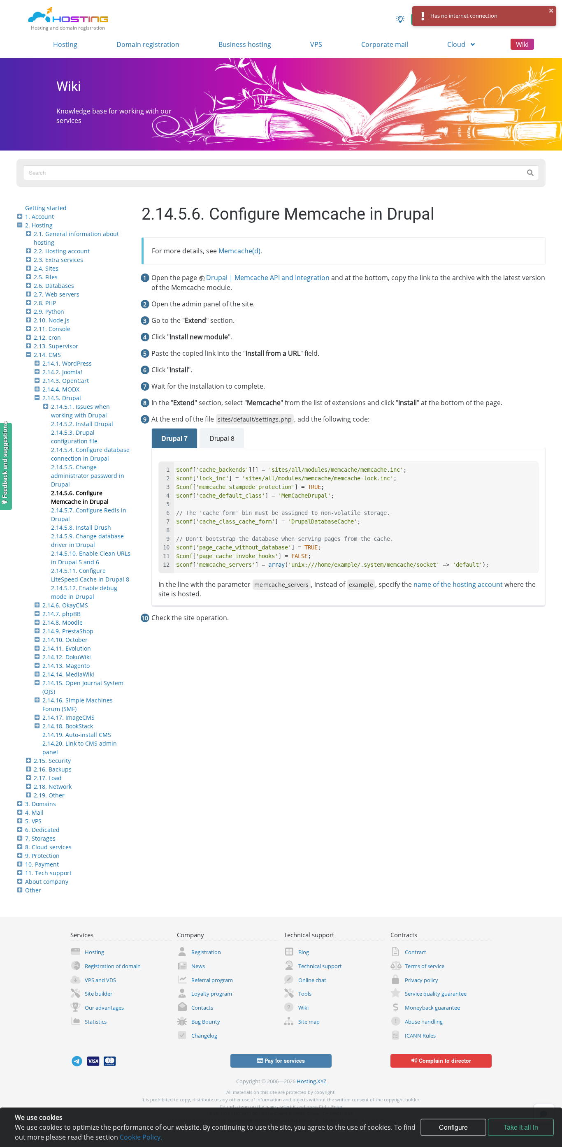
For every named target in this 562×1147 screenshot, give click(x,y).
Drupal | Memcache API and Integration (268, 277)
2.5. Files (46, 277)
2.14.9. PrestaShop (67, 631)
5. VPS (33, 821)
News (198, 966)
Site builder (98, 993)
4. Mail (34, 812)
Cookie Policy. (141, 1137)
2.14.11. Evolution (66, 648)
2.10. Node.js (52, 320)
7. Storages (40, 838)
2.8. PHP (45, 303)
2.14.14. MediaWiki (68, 674)
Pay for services (284, 1060)
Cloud (457, 44)
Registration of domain (113, 966)
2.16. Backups (53, 769)
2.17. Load (48, 778)
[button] (551, 11)
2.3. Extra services (58, 260)
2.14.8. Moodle (62, 622)
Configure (453, 1127)
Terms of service (424, 966)
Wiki (522, 44)
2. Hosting (39, 225)
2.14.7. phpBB (61, 614)
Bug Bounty (205, 1021)
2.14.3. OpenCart (65, 381)
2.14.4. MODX (60, 389)
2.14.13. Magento (66, 666)
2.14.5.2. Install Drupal (82, 424)
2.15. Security (52, 761)
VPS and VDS (100, 980)
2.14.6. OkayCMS (65, 605)
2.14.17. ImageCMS (68, 717)
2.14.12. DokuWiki (66, 657)
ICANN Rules (420, 1035)
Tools (304, 993)
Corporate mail (384, 44)
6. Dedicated (42, 830)
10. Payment (42, 864)
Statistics (96, 1021)
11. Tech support (48, 873)
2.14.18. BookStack (67, 726)
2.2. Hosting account (62, 251)
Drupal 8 (222, 438)
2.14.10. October (65, 640)
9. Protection (42, 856)
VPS (316, 44)
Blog (303, 952)
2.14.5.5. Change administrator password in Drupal (87, 475)
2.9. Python (49, 311)
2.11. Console (52, 329)
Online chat (312, 980)
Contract (415, 952)
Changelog (204, 1035)
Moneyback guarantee (432, 1007)
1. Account (39, 216)
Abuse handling (424, 1021)
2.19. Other (49, 795)
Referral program (212, 980)
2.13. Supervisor (56, 346)
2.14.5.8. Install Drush (81, 527)
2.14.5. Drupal (61, 398)
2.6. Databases (54, 286)
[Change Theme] (400, 19)
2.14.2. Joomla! (62, 372)
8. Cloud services (48, 847)
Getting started (46, 208)
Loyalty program (211, 993)
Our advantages (104, 1007)
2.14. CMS (47, 355)
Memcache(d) (239, 250)
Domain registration (147, 44)
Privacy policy (421, 980)
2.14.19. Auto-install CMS (76, 735)
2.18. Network (53, 786)
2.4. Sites (46, 268)
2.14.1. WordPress (67, 363)
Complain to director (444, 1060)
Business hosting (244, 44)
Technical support (320, 966)
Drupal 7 (174, 438)
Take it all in (521, 1127)
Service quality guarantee (436, 993)
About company (46, 881)
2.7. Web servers (56, 294)
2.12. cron (47, 337)
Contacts (202, 1007)
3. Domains (40, 804)
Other (33, 890)
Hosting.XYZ (311, 1081)
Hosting (65, 44)
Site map (309, 1021)
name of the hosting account (458, 584)
